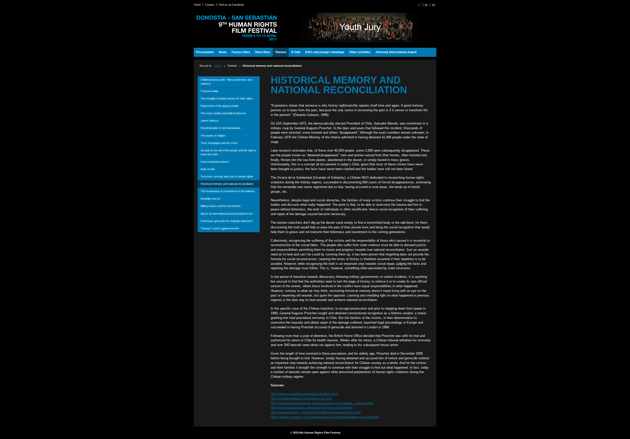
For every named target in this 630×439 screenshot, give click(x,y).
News (223, 52)
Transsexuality (209, 91)
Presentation (205, 52)
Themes (280, 52)
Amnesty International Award (396, 52)
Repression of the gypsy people (219, 105)
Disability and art (210, 198)
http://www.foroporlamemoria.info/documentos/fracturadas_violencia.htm (322, 403)
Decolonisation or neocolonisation (220, 127)
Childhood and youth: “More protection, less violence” (226, 81)
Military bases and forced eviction (220, 205)
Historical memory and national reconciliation (227, 183)
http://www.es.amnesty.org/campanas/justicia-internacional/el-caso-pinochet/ (325, 417)
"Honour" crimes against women (220, 228)
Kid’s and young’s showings (324, 52)
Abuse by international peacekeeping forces (227, 213)
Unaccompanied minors (215, 161)
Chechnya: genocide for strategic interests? (227, 221)
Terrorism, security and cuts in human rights (227, 176)
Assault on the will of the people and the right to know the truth (228, 152)
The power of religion (213, 135)
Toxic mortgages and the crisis (219, 142)
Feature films (241, 52)
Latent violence (210, 120)
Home (197, 4)
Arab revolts (208, 169)
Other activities (360, 52)
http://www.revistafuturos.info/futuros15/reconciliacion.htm (312, 407)
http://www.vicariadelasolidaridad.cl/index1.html (304, 394)
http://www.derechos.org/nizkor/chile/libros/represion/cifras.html (316, 412)
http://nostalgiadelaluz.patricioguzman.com (301, 398)
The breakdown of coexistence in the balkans (228, 191)
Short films (262, 52)
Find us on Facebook (231, 4)
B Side (295, 52)
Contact (209, 4)
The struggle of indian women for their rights (227, 98)
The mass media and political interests (223, 113)
